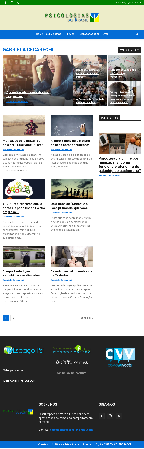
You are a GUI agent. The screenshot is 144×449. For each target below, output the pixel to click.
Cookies (43, 444)
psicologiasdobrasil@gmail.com (71, 429)
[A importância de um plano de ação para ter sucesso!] (72, 117)
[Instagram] (11, 2)
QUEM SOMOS (53, 34)
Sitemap (87, 444)
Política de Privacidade (65, 444)
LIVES (105, 34)
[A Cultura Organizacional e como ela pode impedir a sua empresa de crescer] (24, 180)
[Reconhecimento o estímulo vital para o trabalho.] (90, 68)
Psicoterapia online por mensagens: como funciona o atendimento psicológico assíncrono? (120, 164)
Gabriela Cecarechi (17, 101)
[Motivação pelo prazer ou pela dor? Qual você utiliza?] (24, 117)
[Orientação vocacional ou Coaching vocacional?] (124, 68)
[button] (136, 34)
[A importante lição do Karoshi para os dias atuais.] (24, 247)
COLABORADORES (89, 34)
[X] (18, 2)
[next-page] (21, 318)
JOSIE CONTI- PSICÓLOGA (19, 380)
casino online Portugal (72, 373)
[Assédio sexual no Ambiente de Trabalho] (72, 247)
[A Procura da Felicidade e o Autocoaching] (90, 93)
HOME (39, 34)
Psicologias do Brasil (110, 175)
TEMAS (70, 34)
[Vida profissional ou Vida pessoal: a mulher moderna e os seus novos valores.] (124, 93)
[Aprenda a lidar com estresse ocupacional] (38, 80)
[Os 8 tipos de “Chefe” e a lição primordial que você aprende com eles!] (72, 180)
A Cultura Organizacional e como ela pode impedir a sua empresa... (24, 208)
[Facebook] (5, 2)
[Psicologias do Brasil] (72, 17)
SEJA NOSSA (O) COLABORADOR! (114, 444)
